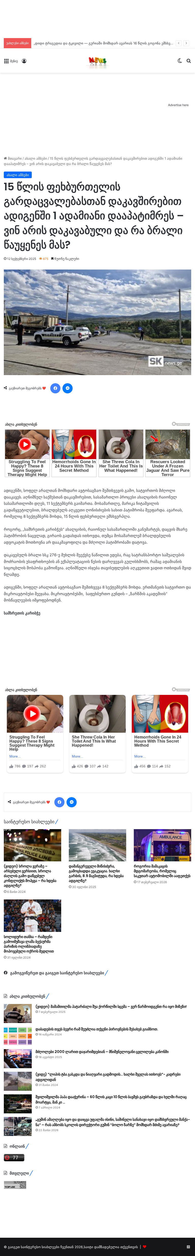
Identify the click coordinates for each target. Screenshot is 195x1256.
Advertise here (178, 105)
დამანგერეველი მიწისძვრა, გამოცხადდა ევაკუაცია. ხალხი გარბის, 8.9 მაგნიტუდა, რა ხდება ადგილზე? (96, 873)
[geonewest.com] (97, 60)
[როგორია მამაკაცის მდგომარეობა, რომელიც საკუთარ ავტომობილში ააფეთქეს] (162, 845)
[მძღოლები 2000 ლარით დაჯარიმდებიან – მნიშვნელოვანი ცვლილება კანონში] (18, 1058)
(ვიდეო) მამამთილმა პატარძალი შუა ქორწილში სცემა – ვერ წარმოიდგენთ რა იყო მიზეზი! (111, 1006)
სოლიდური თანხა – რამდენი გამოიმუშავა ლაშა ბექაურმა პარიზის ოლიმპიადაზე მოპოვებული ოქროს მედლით (29, 944)
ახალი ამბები (36, 158)
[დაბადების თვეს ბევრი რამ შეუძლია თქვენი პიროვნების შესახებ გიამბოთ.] (18, 1036)
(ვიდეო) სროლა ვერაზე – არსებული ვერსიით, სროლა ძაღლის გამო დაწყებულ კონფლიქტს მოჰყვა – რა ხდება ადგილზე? (30, 876)
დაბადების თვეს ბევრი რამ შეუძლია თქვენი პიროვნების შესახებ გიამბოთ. (97, 1029)
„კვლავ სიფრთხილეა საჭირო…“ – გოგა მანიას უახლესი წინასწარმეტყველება (97, 43)
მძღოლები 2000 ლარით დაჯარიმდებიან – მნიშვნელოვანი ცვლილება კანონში (102, 1051)
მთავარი (14, 158)
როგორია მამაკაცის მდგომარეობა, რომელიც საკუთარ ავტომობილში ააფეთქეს (162, 871)
